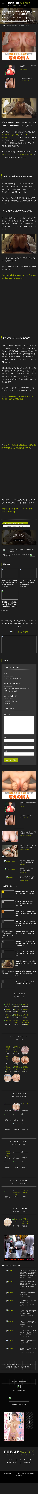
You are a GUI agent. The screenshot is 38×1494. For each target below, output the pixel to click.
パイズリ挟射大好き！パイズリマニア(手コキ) (15, 20)
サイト (5, 751)
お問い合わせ (28, 1462)
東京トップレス (24, 864)
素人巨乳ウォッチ (21, 17)
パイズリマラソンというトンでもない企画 (17, 154)
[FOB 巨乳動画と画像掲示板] (19, 4)
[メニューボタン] (3, 4)
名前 (5, 737)
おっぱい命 (24, 69)
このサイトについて (25, 1460)
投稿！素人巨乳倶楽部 (9, 17)
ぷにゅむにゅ (25, 80)
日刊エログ (23, 872)
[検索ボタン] (34, 4)
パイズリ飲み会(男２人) (10, 135)
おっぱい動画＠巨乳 (26, 835)
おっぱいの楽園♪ (25, 849)
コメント (7, 714)
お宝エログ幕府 (24, 880)
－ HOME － (10, 1460)
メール (5, 744)
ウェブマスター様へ (12, 1462)
